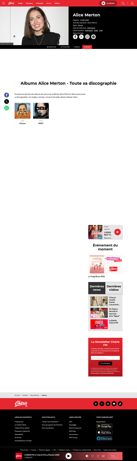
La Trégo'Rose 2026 (96, 276)
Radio (20, 3)
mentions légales (95, 373)
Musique (29, 3)
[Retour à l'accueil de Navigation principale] (11, 3)
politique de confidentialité (107, 373)
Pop (101, 30)
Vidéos (57, 3)
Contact (33, 450)
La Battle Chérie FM (113, 321)
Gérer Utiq (97, 450)
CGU (54, 450)
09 (83, 20)
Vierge (80, 25)
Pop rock (89, 30)
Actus (49, 3)
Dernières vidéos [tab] (114, 288)
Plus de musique (113, 456)
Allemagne (91, 28)
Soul (96, 30)
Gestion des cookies (110, 450)
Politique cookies (64, 450)
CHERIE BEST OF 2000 (108, 233)
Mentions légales (44, 450)
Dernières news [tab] (97, 288)
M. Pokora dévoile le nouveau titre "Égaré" (114, 312)
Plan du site (24, 450)
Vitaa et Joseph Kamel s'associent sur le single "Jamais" (114, 303)
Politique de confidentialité (82, 450)
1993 (87, 20)
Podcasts (39, 3)
